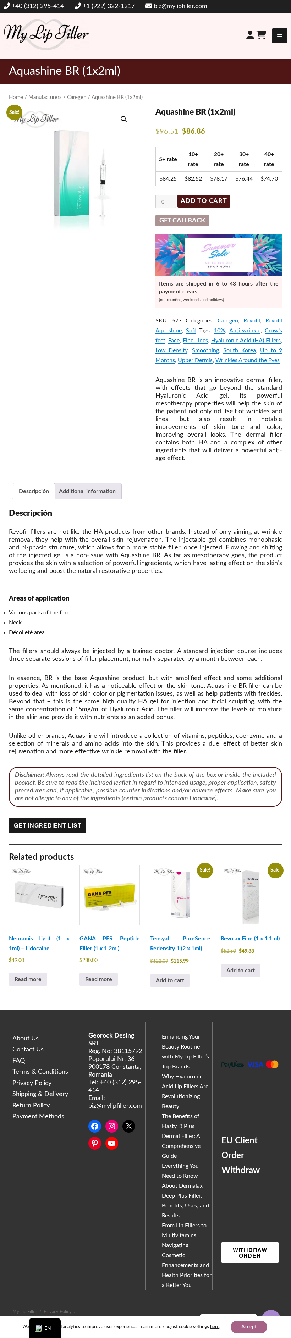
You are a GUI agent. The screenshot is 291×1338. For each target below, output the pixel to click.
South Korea (239, 350)
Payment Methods (38, 1116)
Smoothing (205, 350)
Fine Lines (195, 340)
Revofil (251, 321)
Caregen (76, 97)
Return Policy (31, 1105)
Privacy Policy (31, 1083)
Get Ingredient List (47, 825)
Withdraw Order (250, 1253)
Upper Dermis (195, 360)
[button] (123, 119)
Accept (249, 1327)
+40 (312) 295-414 (38, 6)
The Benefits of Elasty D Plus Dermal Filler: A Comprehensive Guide (181, 1136)
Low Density (171, 350)
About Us (25, 1038)
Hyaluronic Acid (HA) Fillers (246, 340)
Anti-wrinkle (244, 330)
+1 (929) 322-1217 (109, 6)
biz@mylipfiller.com (180, 6)
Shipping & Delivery (40, 1094)
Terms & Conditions (40, 1072)
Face (174, 340)
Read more (28, 979)
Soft (191, 330)
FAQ (18, 1061)
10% (219, 330)
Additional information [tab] (87, 491)
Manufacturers (45, 97)
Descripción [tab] (34, 491)
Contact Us (28, 1049)
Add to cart (204, 201)
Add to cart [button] (170, 980)
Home (16, 97)
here (214, 1327)
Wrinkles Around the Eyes (247, 360)
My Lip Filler (24, 1312)
